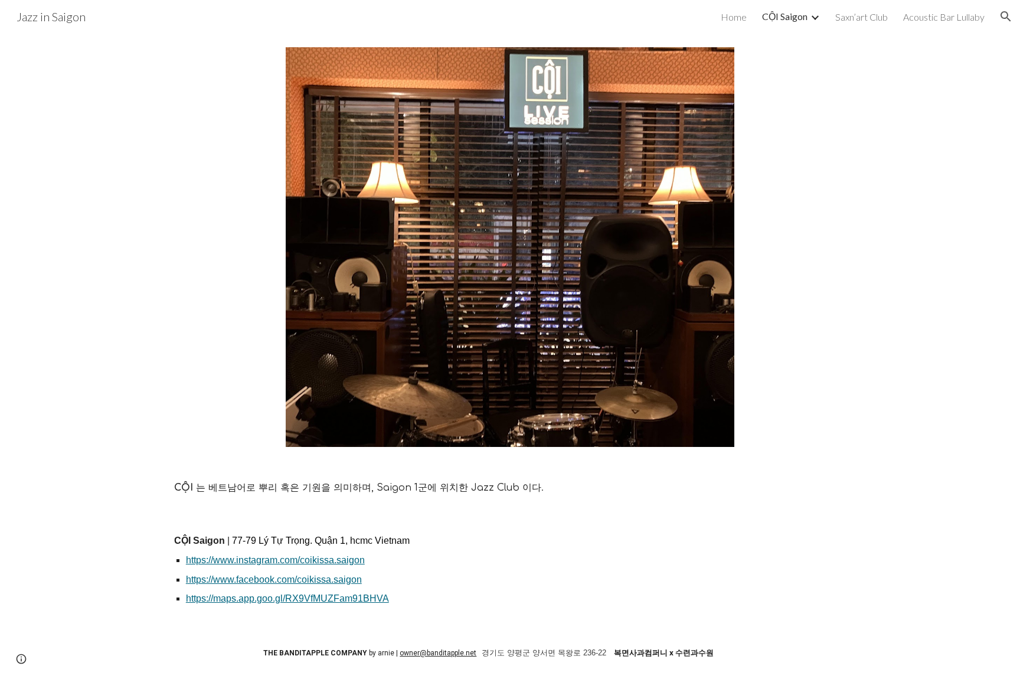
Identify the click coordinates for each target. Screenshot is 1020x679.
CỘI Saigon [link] (785, 16)
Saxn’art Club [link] (861, 16)
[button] (1006, 16)
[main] (510, 488)
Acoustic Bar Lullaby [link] (944, 16)
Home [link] (734, 16)
